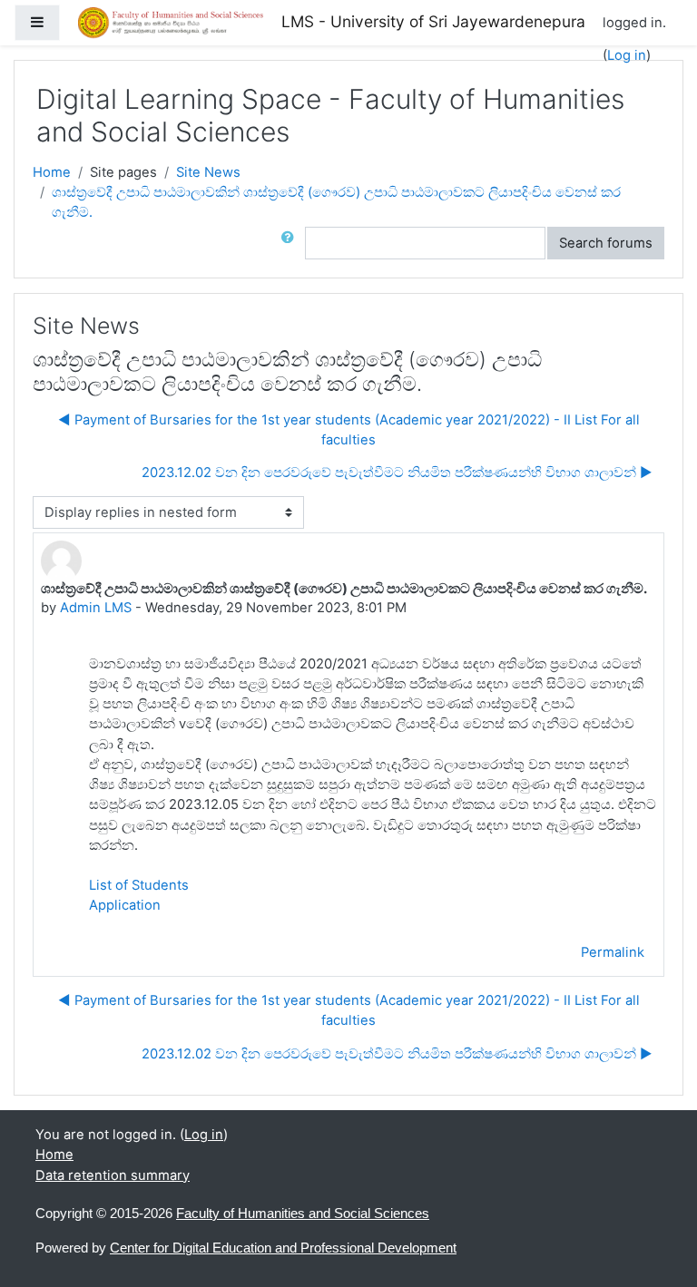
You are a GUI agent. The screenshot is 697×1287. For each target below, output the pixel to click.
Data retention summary (112, 1175)
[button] (291, 243)
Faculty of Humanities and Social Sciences (302, 1213)
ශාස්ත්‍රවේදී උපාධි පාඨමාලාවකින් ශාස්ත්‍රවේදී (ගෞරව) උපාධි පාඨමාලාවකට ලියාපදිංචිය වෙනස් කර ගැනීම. (336, 202)
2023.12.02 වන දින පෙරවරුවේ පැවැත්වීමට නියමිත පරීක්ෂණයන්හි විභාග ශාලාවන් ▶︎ (397, 472)
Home (52, 172)
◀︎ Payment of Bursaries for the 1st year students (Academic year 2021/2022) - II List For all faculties (349, 430)
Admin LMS (96, 608)
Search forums (606, 243)
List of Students (139, 885)
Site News (208, 172)
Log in (626, 55)
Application (125, 905)
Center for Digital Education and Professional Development (283, 1248)
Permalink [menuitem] (612, 952)
